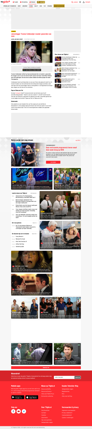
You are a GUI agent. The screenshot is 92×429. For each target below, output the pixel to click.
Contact (43, 413)
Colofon (43, 415)
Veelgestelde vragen (67, 389)
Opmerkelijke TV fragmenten (10, 6)
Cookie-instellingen (67, 418)
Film (45, 6)
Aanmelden (77, 377)
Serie (41, 6)
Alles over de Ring (67, 396)
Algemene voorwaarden (68, 410)
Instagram (18, 93)
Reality (36, 6)
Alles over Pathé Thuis (47, 394)
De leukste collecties (47, 396)
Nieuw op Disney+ (46, 391)
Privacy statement (67, 413)
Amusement (24, 6)
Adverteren (44, 418)
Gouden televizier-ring (59, 6)
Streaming (49, 6)
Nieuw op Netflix (46, 389)
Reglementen (65, 391)
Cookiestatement (67, 415)
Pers (63, 394)
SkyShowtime (45, 410)
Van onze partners (46, 420)
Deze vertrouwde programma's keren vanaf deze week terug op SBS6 (61, 148)
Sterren (31, 6)
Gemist (19, 6)
